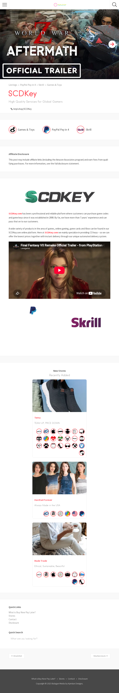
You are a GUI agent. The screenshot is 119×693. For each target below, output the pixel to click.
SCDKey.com (15, 213)
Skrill (41, 84)
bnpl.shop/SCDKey (22, 108)
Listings (13, 84)
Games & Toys (54, 84)
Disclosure (14, 622)
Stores (12, 615)
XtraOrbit (17, 655)
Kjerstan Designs (75, 683)
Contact (13, 619)
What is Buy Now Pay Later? (22, 612)
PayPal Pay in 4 (28, 84)
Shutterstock (99, 655)
